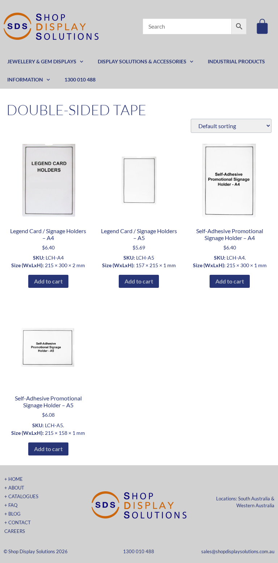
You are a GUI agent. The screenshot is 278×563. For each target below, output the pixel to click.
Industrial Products (236, 61)
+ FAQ (10, 505)
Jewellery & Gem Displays (41, 61)
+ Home (13, 479)
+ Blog (12, 514)
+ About (14, 488)
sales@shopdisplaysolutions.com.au (237, 551)
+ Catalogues (21, 496)
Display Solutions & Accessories (142, 61)
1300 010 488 (80, 79)
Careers (14, 531)
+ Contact (17, 522)
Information (25, 79)
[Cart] (262, 26)
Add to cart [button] (48, 281)
